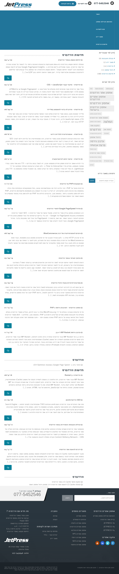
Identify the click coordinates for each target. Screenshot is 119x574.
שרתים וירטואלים (79, 519)
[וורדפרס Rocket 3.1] (8, 393)
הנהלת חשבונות (107, 58)
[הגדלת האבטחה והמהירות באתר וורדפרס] (8, 442)
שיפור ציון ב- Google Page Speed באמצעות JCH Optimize (57, 365)
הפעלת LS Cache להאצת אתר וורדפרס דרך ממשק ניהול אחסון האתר (55, 484)
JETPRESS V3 (109, 526)
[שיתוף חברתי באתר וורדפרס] (8, 276)
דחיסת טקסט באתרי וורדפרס (69, 60)
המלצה (108, 121)
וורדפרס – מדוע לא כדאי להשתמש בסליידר (64, 109)
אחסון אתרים (81, 516)
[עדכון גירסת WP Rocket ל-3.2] (8, 350)
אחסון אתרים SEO (79, 541)
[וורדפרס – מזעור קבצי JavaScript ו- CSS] (8, 102)
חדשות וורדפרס (101, 44)
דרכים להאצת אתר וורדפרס (70, 449)
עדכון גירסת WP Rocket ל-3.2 (68, 332)
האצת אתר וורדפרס (99, 117)
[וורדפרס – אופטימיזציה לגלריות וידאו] (8, 152)
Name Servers (99, 89)
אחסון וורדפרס (99, 103)
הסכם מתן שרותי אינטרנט (106, 568)
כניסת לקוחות (66, 4)
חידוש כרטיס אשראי (95, 133)
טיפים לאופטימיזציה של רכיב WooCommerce (62, 233)
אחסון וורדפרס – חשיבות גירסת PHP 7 (65, 307)
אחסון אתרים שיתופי (78, 544)
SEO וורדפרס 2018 (73, 400)
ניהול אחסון (109, 70)
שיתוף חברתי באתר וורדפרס (70, 258)
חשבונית (106, 133)
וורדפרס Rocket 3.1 (73, 375)
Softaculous (109, 89)
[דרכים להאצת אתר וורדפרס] (8, 467)
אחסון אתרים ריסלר (78, 537)
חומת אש (107, 129)
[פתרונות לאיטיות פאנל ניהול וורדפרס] (8, 300)
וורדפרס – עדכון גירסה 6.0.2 (17, 528)
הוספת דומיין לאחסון (95, 121)
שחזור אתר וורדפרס (97, 153)
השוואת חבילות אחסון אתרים (104, 516)
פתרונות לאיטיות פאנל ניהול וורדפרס (66, 283)
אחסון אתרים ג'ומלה (78, 523)
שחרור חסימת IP (108, 161)
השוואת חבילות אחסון (104, 22)
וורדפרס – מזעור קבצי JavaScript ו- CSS (64, 84)
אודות (55, 516)
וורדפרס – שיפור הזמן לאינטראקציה (66, 159)
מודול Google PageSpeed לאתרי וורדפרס (64, 208)
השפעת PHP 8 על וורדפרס (70, 184)
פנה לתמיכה (82, 3)
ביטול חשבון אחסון (95, 114)
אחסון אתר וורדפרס (101, 92)
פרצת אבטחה (97, 145)
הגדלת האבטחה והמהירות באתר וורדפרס (65, 424)
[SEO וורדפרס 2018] (8, 418)
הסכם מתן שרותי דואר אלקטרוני (86, 568)
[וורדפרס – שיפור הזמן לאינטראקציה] (8, 177)
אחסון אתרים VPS (79, 534)
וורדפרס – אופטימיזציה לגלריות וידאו (66, 134)
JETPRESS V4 (109, 530)
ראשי (98, 14)
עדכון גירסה (97, 141)
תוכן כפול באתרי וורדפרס (19, 515)
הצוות (55, 519)
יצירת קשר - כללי (50, 535)
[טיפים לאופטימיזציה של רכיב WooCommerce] (8, 251)
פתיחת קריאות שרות (49, 531)
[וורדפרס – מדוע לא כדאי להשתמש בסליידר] (8, 127)
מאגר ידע (99, 37)
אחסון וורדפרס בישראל (98, 108)
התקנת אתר (94, 125)
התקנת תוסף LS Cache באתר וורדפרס (66, 482)
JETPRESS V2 (109, 523)
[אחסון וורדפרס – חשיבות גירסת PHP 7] (8, 325)
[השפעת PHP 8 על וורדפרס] (8, 201)
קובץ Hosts (93, 149)
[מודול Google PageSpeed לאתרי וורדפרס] (8, 226)
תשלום (91, 165)
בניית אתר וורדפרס (108, 519)
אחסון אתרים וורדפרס (98, 98)
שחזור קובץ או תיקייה (95, 161)
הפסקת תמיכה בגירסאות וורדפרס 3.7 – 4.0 (20, 524)
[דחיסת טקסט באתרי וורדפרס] (8, 78)
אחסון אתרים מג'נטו (78, 530)
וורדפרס (110, 66)
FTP (91, 89)
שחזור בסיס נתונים (95, 157)
